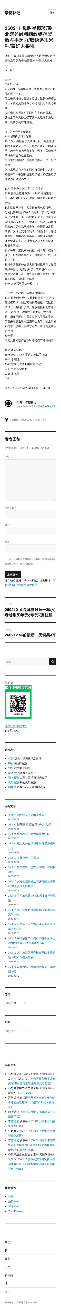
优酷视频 (13, 782)
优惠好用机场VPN (16, 726)
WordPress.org (16, 1211)
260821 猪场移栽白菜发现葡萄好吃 (28, 834)
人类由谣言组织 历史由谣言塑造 (27, 815)
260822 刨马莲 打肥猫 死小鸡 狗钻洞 (30, 824)
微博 (11, 772)
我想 (7, 1242)
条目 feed (13, 1201)
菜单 (52, 12)
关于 (7, 1292)
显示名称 (10, 507)
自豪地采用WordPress (27, 1302)
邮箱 (8, 524)
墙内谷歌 (13, 777)
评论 (8, 456)
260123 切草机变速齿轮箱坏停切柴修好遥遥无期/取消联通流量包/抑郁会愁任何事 (32, 1144)
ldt (9, 1111)
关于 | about (25, 1093)
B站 (10, 763)
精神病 (9, 1275)
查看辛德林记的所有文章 (43, 406)
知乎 (11, 768)
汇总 (7, 1267)
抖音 (11, 758)
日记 (37, 419)
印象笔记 (13, 787)
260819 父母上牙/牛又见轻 (23, 857)
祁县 (7, 1259)
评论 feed (13, 1206)
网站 (7, 541)
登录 (11, 1196)
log (44, 419)
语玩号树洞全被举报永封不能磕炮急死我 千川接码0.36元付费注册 (31, 1102)
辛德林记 (12, 12)
